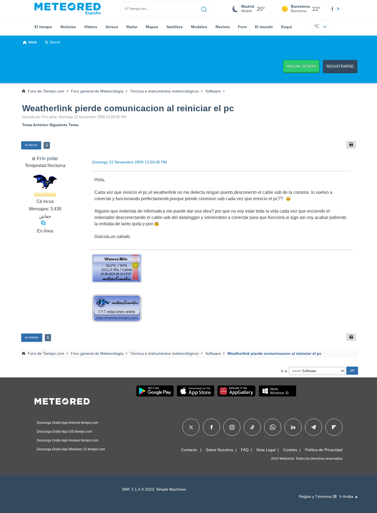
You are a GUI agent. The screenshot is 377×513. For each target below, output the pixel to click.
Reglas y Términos (316, 497)
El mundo (264, 27)
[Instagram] (232, 427)
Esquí (286, 27)
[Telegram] (313, 427)
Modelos (199, 27)
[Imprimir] (351, 145)
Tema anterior (35, 125)
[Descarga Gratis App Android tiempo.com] (155, 390)
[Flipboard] (334, 427)
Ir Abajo (31, 145)
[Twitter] (191, 427)
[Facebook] (211, 427)
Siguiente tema (63, 125)
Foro (242, 27)
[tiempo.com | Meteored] (62, 400)
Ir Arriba (32, 337)
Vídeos (90, 27)
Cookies (290, 450)
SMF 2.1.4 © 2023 (138, 489)
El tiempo (43, 27)
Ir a (284, 371)
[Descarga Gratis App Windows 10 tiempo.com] (277, 390)
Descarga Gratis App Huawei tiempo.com (67, 440)
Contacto (189, 450)
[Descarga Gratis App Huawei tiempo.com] (236, 390)
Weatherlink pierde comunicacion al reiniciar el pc (128, 108)
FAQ (245, 450)
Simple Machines (171, 489)
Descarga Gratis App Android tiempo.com (67, 423)
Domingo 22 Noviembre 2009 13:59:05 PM (129, 162)
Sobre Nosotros (219, 450)
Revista (223, 27)
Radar (131, 27)
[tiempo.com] (67, 8)
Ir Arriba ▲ (348, 497)
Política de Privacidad (324, 450)
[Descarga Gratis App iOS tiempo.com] (195, 390)
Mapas (152, 27)
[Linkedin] (293, 427)
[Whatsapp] (272, 427)
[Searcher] (204, 8)
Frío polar (47, 158)
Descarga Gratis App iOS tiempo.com (64, 431)
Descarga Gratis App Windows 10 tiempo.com (71, 449)
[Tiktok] (252, 427)
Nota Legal (265, 450)
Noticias (68, 27)
